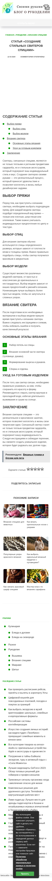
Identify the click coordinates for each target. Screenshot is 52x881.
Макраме (17, 665)
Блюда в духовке (21, 632)
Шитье (15, 669)
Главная (9, 35)
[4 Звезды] (38, 469)
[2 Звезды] (32, 469)
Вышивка (17, 656)
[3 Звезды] (35, 469)
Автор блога (45, 875)
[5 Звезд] (42, 469)
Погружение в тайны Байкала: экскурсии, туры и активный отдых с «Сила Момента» (27, 759)
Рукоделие (21, 35)
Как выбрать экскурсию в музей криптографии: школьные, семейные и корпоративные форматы (28, 712)
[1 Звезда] (28, 469)
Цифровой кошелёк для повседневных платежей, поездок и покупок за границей (27, 701)
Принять (25, 874)
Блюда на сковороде (23, 637)
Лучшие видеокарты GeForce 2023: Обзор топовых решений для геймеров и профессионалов (27, 771)
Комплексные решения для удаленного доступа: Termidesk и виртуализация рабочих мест (25, 791)
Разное (12, 644)
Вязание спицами (37, 35)
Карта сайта (5, 875)
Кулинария (14, 626)
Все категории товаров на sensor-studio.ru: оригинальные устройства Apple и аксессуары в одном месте (27, 748)
